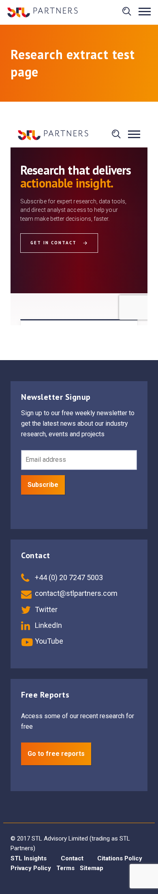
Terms (65, 868)
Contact (72, 858)
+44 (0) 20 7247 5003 (68, 577)
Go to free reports (56, 753)
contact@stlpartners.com (75, 593)
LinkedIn (47, 625)
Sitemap (91, 868)
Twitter (45, 609)
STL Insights (29, 858)
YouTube (48, 641)
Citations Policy (119, 858)
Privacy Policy (31, 868)
